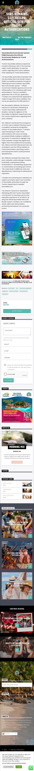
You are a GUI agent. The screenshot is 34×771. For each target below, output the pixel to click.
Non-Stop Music (8, 496)
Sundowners (7, 489)
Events (14, 11)
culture (11, 288)
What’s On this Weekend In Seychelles (17, 523)
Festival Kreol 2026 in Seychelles (17, 554)
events (5, 291)
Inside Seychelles (7, 281)
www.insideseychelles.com (11, 698)
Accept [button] (19, 767)
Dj (17, 288)
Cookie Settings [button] (8, 767)
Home (5, 750)
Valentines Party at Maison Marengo (17, 619)
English (7, 733)
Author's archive (17, 311)
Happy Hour (13, 291)
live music (23, 291)
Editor (14, 37)
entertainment (25, 288)
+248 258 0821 (7, 701)
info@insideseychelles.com (11, 704)
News (20, 11)
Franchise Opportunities (17, 750)
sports (5, 294)
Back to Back (7, 483)
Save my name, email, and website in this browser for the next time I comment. (19, 365)
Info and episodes (17, 462)
